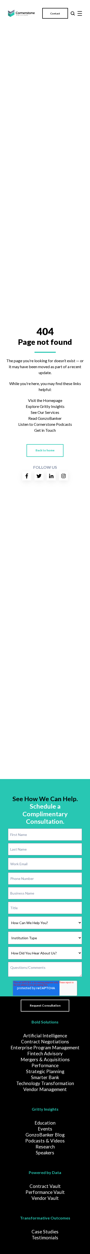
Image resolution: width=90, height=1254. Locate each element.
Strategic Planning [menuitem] (45, 1071)
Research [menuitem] (45, 1146)
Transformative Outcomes (45, 1217)
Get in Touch (45, 430)
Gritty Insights (45, 1109)
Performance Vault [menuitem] (45, 1192)
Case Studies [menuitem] (45, 1231)
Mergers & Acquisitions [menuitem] (45, 1059)
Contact (55, 13)
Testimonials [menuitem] (45, 1237)
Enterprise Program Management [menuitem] (45, 1047)
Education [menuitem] (45, 1123)
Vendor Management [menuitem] (45, 1089)
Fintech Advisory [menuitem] (45, 1053)
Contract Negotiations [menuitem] (45, 1041)
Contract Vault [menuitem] (45, 1186)
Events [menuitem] (45, 1129)
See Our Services (45, 412)
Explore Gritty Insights (45, 406)
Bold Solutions (45, 1021)
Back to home (45, 450)
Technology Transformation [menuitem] (45, 1083)
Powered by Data (45, 1172)
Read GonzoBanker (45, 418)
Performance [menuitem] (45, 1065)
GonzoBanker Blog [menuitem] (45, 1134)
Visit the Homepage (45, 400)
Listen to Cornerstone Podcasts (45, 424)
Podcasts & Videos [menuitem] (45, 1140)
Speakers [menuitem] (45, 1152)
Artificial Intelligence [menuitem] (45, 1035)
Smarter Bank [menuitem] (45, 1077)
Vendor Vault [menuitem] (45, 1198)
